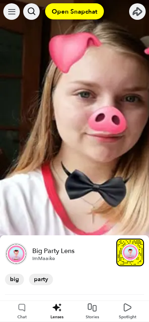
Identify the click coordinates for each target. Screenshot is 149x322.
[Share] (137, 11)
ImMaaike (43, 258)
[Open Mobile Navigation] (11, 11)
